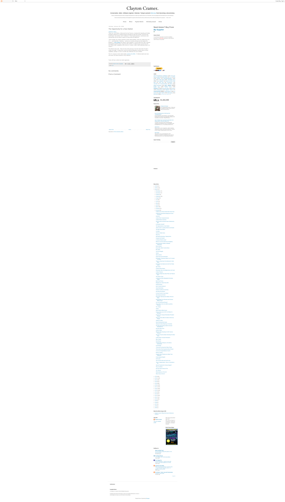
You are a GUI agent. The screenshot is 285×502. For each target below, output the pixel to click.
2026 (156, 186)
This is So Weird (159, 366)
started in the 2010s (131, 54)
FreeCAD (158, 216)
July (157, 199)
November (158, 192)
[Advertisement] (129, 118)
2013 (156, 393)
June (157, 201)
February (158, 208)
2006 (156, 406)
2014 (156, 392)
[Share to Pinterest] (133, 64)
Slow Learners (159, 254)
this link (161, 38)
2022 (156, 378)
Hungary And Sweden (160, 238)
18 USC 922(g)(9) (159, 251)
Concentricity (158, 345)
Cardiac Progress (159, 272)
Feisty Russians (159, 284)
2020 (156, 381)
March (157, 206)
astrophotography (168, 78)
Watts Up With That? (159, 450)
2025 (156, 187)
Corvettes (158, 231)
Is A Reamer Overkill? (160, 224)
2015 (156, 390)
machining (157, 91)
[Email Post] (125, 63)
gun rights (168, 85)
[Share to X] (131, 64)
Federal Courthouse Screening (162, 289)
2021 (156, 379)
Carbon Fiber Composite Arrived (162, 218)
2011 (156, 397)
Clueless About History (160, 268)
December (158, 191)
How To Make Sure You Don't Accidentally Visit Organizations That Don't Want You (164, 121)
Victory (157, 308)
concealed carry (171, 79)
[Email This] (128, 64)
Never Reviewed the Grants (161, 322)
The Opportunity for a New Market (162, 226)
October (157, 194)
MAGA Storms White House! (161, 310)
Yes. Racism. (158, 370)
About (130, 22)
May (157, 203)
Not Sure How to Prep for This (162, 368)
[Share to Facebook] (132, 64)
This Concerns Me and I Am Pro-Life (163, 360)
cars (113, 65)
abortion (158, 78)
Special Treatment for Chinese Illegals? (164, 365)
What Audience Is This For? (161, 372)
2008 (156, 402)
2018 (156, 385)
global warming (157, 85)
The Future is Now (159, 276)
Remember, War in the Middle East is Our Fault (165, 270)
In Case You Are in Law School (162, 293)
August (157, 198)
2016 (156, 388)
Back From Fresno (159, 281)
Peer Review (158, 341)
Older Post (148, 129)
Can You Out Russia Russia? (162, 302)
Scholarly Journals (151, 22)
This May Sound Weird (160, 229)
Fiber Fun (158, 234)
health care (157, 86)
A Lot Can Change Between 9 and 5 (163, 350)
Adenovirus (157, 126)
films (171, 83)
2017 (156, 386)
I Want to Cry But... (159, 320)
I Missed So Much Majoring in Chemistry (164, 323)
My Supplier (159, 30)
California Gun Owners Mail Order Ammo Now (165, 211)
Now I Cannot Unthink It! (161, 286)
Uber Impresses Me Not (160, 294)
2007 (156, 404)
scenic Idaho (161, 92)
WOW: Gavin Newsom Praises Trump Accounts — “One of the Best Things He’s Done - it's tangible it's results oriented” (163, 467)
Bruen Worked (159, 246)
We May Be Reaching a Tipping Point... (164, 236)
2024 (156, 189)
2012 (156, 395)
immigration (159, 89)
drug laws (161, 82)
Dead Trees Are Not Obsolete (162, 256)
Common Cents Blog (159, 465)
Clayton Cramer (158, 419)
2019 (156, 383)
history (156, 88)
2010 (156, 399)
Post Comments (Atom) (118, 131)
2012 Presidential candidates (160, 75)
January (157, 210)
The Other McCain (159, 455)
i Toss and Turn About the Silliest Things (164, 347)
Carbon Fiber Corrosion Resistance (163, 337)
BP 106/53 (158, 249)
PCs (174, 77)
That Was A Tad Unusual (159, 473)
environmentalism (163, 83)
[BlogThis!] (129, 64)
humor (173, 88)
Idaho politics (164, 77)
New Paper (157, 132)
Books (160, 22)
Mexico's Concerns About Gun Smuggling (164, 241)
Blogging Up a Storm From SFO (162, 282)
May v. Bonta (158, 339)
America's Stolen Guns (160, 232)
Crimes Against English (160, 357)
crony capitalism (160, 81)
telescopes (169, 92)
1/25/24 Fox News (112, 31)
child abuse (162, 79)
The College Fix (158, 460)
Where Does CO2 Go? (160, 373)
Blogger (147, 498)
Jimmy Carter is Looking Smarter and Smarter (165, 227)
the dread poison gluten (165, 94)
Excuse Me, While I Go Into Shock (162, 247)
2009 (156, 400)
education (156, 83)
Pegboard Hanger (164, 106)
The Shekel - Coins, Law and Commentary (164, 472)
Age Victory (158, 266)
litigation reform (169, 89)
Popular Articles (139, 22)
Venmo (157, 253)
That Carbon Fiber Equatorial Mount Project (164, 349)
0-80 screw (158, 358)
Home (124, 22)
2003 (156, 407)
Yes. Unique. (158, 306)
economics (169, 82)
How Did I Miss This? (160, 328)
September (158, 196)
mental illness (167, 91)
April (157, 205)
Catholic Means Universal (161, 219)
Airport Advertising (159, 288)
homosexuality (165, 88)
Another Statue (159, 330)
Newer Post (111, 129)
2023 (156, 376)
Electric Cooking (159, 352)
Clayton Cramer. (142, 8)
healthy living (168, 86)
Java (170, 77)
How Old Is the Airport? (160, 291)
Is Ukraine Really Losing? (161, 239)
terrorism (156, 94)
